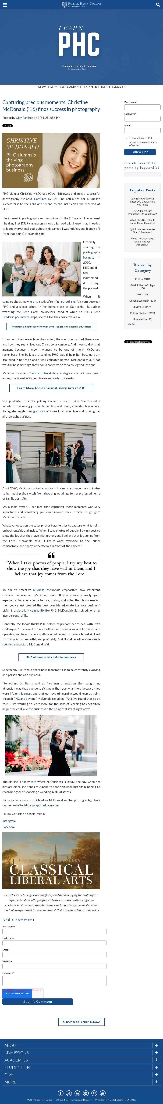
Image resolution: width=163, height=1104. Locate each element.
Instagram (9, 821)
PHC (142, 294)
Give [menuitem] (9, 1074)
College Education (142, 300)
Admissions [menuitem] (16, 1052)
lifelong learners (21, 693)
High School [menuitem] (56, 87)
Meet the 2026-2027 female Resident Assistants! (142, 241)
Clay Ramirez (24, 117)
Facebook (8, 827)
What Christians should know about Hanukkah (142, 221)
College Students (142, 312)
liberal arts (142, 319)
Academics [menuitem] (16, 1060)
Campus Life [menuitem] (76, 87)
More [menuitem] (10, 1081)
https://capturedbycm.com (41, 805)
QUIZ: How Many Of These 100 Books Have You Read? (142, 201)
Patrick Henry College (142, 287)
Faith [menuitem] (108, 87)
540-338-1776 (62, 1100)
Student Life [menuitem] (18, 1067)
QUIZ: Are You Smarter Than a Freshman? (142, 231)
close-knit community (30, 610)
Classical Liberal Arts (43, 373)
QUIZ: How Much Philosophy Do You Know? (142, 212)
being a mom (36, 411)
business (38, 590)
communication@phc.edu (81, 1100)
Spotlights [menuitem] (95, 87)
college (142, 278)
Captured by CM (45, 199)
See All (131, 323)
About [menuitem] (11, 1045)
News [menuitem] (42, 87)
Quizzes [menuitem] (119, 87)
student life (142, 306)
